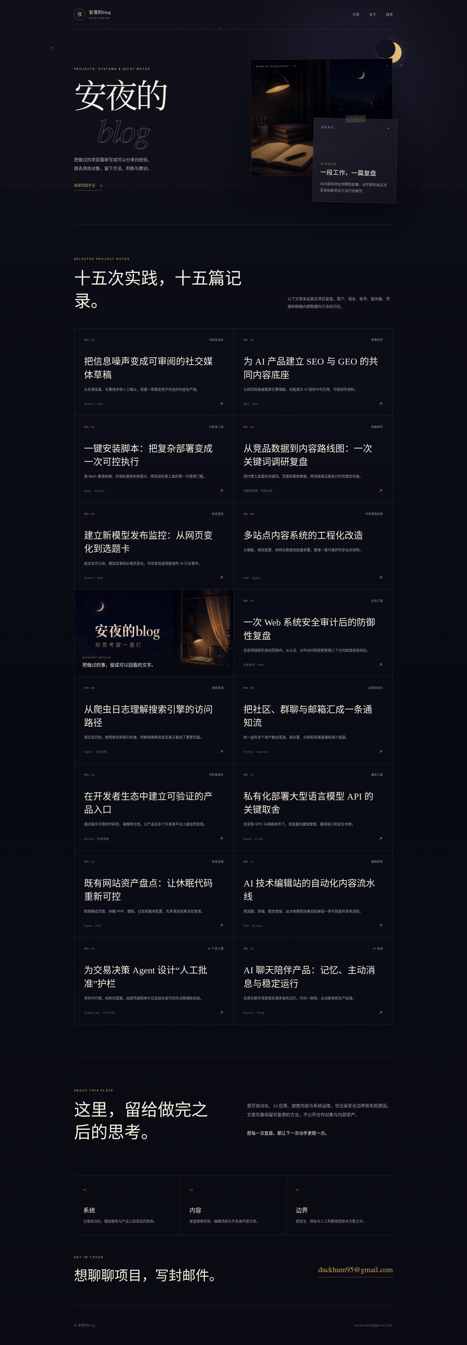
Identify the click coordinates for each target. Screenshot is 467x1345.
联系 (389, 14)
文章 (355, 14)
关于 (372, 14)
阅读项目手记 (88, 185)
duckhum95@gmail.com (355, 1269)
